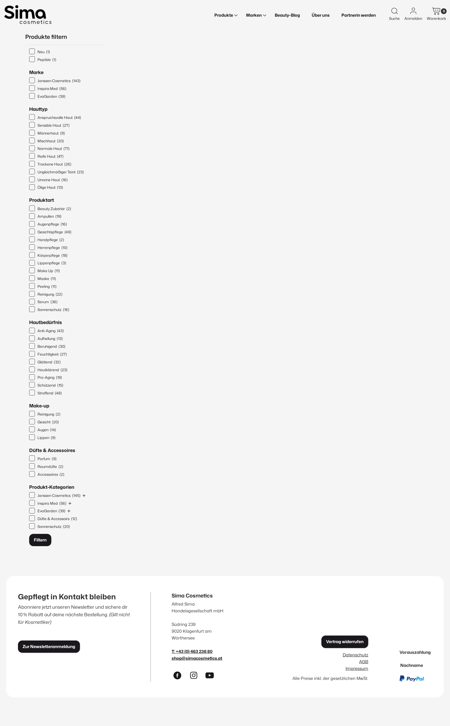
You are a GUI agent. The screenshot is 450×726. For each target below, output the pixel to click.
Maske (47, 278)
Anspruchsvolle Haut (59, 117)
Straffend (50, 393)
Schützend (50, 385)
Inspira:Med (52, 88)
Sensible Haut (54, 125)
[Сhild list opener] (84, 495)
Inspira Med (52, 503)
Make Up (49, 270)
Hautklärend (52, 369)
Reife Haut (51, 156)
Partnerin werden (358, 15)
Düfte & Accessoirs (57, 518)
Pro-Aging (50, 377)
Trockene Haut (54, 164)
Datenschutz (355, 655)
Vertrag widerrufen (345, 641)
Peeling (47, 286)
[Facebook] (180, 676)
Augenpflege (52, 224)
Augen (47, 429)
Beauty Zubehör (54, 208)
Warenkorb (436, 18)
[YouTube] (212, 676)
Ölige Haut (50, 187)
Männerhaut (51, 133)
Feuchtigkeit (52, 354)
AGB (363, 661)
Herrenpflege (52, 247)
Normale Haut (54, 148)
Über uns (321, 15)
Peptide (47, 59)
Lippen (46, 437)
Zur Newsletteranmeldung (49, 646)
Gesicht (48, 421)
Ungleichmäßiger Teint (61, 171)
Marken (254, 15)
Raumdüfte (50, 466)
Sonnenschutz (53, 309)
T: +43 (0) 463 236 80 (192, 651)
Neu (44, 51)
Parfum (47, 458)
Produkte (223, 15)
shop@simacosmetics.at (197, 658)
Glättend (49, 361)
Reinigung (50, 294)
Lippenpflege (52, 262)
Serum (48, 301)
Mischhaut (51, 140)
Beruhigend (51, 346)
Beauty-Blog (287, 15)
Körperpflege (52, 255)
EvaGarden (51, 96)
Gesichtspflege (54, 231)
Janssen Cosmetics (59, 80)
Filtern (40, 540)
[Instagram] (196, 676)
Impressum (357, 668)
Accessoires (51, 474)
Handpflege (51, 239)
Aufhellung (50, 338)
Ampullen (49, 216)
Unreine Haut (53, 179)
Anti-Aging (51, 330)
